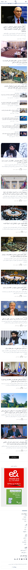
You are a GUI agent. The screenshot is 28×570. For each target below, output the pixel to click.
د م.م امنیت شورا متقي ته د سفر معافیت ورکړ (16, 348)
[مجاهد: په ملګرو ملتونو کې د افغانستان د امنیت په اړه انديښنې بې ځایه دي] (14, 150)
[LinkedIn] (15, 559)
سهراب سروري (18, 450)
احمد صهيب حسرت (16, 169)
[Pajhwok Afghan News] (15, 1)
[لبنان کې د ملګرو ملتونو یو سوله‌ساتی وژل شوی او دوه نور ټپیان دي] (23, 95)
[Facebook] (26, 559)
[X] (24, 559)
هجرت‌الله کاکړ (17, 325)
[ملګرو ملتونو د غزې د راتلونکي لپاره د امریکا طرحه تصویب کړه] (14, 213)
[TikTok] (17, 559)
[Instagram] (19, 559)
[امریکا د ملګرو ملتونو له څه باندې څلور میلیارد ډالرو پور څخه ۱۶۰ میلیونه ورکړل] (23, 133)
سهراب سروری (16, 200)
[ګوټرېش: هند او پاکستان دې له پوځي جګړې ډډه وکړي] (14, 308)
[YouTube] (21, 559)
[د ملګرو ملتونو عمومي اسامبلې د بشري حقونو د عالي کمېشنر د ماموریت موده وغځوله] (14, 14)
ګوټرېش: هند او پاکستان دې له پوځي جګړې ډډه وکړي (14, 319)
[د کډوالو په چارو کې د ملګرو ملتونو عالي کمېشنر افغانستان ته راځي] (23, 110)
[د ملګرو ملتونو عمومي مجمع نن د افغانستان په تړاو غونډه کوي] (14, 277)
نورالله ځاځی (18, 356)
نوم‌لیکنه (2, 1)
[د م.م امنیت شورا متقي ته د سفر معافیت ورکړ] (14, 338)
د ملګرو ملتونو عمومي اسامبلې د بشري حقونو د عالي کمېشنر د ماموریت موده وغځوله (14, 29)
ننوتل (6, 1)
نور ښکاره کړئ (14, 457)
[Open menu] (26, 1)
